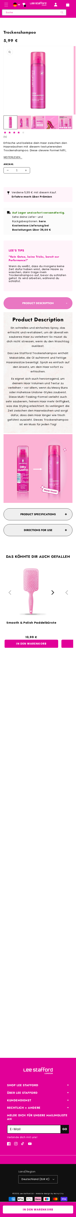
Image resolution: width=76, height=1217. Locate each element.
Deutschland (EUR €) (35, 1179)
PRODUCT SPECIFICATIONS (38, 514)
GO (64, 1129)
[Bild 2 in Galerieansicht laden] (24, 122)
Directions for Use (38, 530)
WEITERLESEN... (13, 157)
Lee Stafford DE (27, 1193)
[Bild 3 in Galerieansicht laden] (38, 122)
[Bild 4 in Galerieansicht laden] (52, 122)
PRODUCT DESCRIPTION (38, 303)
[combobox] (34, 12)
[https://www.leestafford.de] (16, 5)
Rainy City (59, 1193)
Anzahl (9, 164)
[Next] (52, 592)
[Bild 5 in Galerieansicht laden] (65, 122)
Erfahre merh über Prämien (32, 196)
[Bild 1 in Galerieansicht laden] (10, 122)
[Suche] (62, 12)
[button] (6, 4)
